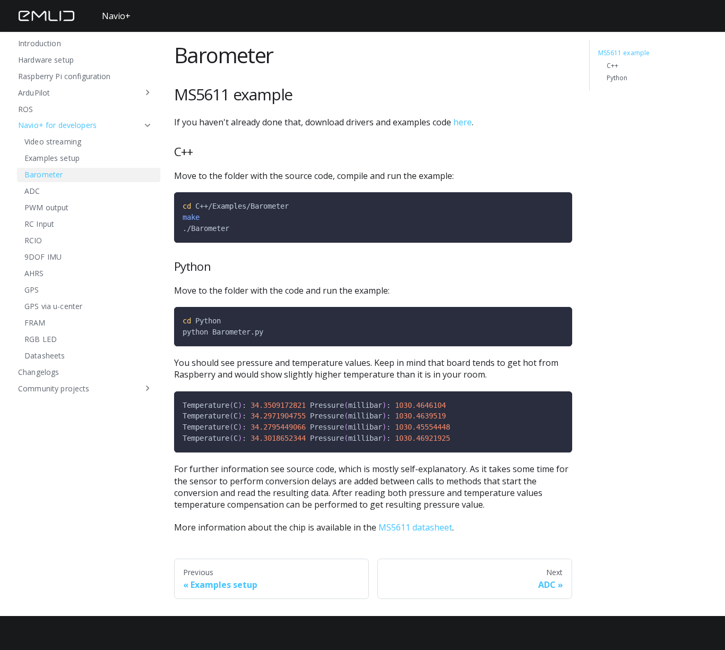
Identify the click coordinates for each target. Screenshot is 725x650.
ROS (25, 109)
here (462, 122)
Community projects (54, 388)
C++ (612, 66)
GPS (31, 290)
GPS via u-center (53, 306)
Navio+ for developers (57, 125)
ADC (32, 191)
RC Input (39, 224)
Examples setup (52, 158)
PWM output (46, 207)
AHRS (34, 273)
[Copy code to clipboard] (559, 205)
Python (617, 78)
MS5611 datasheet (415, 527)
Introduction (39, 43)
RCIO (33, 240)
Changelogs (38, 371)
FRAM (35, 323)
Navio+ (116, 16)
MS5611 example (624, 53)
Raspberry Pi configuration (64, 76)
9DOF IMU (43, 257)
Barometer (43, 174)
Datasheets (44, 355)
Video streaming (52, 141)
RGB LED (40, 339)
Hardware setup (46, 59)
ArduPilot (34, 92)
